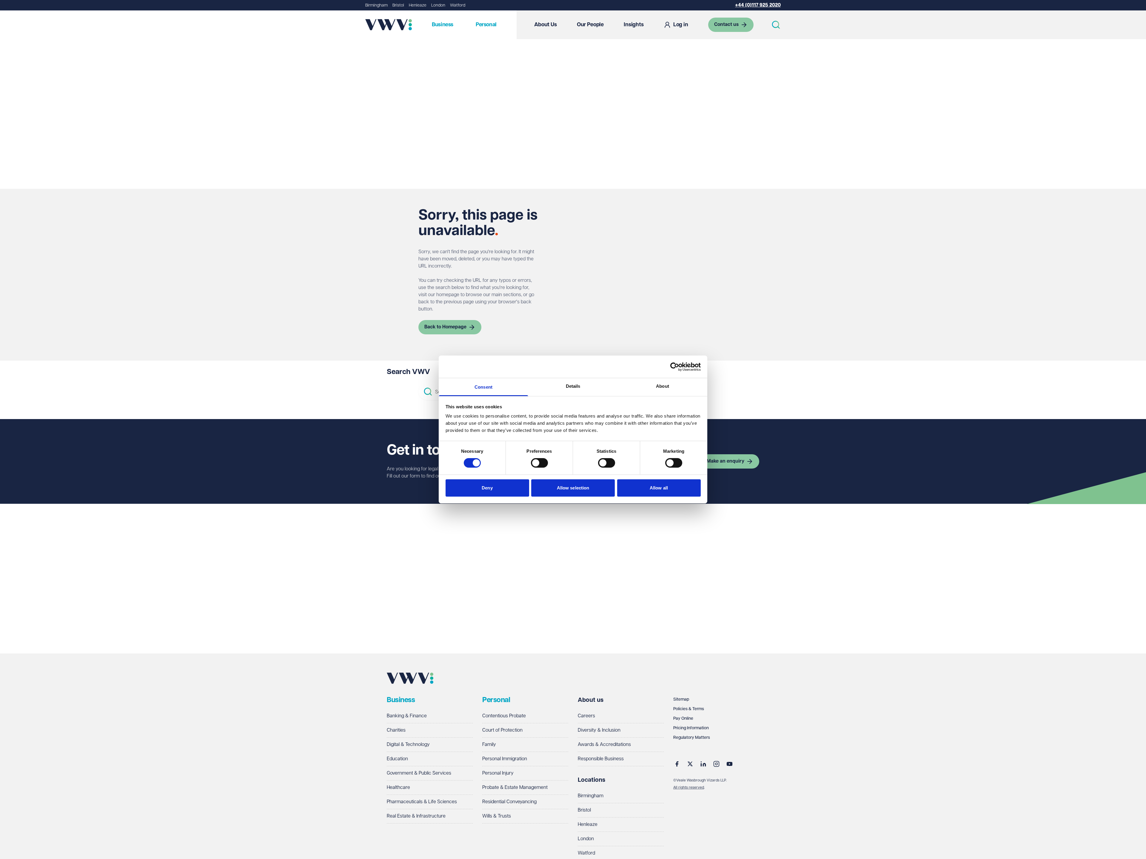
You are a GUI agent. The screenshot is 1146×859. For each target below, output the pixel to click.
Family (489, 744)
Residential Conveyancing (509, 801)
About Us (545, 24)
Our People (590, 24)
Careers (586, 716)
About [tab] (662, 386)
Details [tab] (573, 386)
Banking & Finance (407, 716)
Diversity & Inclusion (599, 730)
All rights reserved (688, 788)
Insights (634, 24)
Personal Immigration (504, 758)
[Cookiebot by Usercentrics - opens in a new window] (675, 366)
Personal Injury (498, 773)
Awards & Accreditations (604, 744)
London (438, 5)
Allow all (659, 487)
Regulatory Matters (691, 738)
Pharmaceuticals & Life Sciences (422, 801)
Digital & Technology (408, 744)
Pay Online (683, 718)
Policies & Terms (688, 709)
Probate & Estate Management (515, 787)
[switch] (539, 463)
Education (397, 758)
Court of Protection (502, 730)
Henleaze (417, 5)
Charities (396, 730)
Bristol (398, 5)
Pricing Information (691, 728)
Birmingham (376, 5)
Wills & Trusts (496, 816)
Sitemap (681, 699)
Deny (487, 487)
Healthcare (398, 787)
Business (442, 24)
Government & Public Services (419, 773)
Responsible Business (601, 758)
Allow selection (573, 487)
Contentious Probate (504, 716)
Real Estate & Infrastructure (416, 816)
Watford (457, 5)
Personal (486, 24)
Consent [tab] (483, 387)
